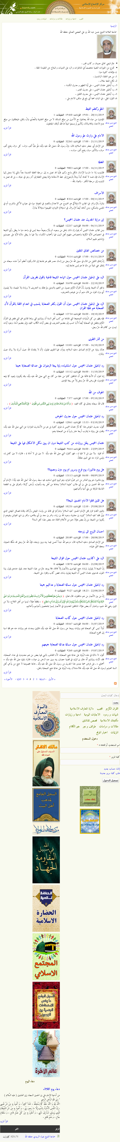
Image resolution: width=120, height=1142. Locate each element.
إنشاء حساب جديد (112, 769)
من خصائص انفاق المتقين (90, 251)
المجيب (81, 19)
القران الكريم (112, 708)
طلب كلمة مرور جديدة (110, 773)
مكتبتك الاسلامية (109, 720)
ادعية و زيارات (71, 19)
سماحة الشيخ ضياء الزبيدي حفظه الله (40, 1136)
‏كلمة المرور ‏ (114, 757)
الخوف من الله (96, 392)
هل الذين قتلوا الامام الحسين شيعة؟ (85, 500)
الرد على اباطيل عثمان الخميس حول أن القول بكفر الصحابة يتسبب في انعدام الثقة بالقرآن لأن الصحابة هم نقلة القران (54, 306)
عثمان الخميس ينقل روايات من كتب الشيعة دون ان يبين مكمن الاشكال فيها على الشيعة (57, 443)
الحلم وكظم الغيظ (94, 109)
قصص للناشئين (89, 720)
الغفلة (101, 162)
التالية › (18, 679)
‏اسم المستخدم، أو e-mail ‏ (108, 745)
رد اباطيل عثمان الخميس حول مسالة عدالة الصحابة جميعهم (73, 644)
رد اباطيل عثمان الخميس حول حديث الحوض (79, 416)
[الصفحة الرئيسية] (60, 13)
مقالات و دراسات (56, 19)
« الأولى (51, 679)
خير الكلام (74, 726)
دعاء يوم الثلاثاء (51, 1089)
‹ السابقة (42, 679)
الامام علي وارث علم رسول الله (87, 135)
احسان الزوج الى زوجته (91, 531)
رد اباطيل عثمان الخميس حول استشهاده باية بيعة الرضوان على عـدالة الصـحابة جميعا (60, 366)
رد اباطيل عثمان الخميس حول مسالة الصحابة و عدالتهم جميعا (72, 585)
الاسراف (99, 193)
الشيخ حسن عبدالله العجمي (111, 124)
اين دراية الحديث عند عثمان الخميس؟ (84, 220)
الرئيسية (113, 26)
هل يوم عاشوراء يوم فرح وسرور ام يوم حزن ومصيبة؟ (76, 470)
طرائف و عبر (89, 726)
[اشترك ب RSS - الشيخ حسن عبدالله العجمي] (115, 684)
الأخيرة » (8, 679)
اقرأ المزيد (7, 128)
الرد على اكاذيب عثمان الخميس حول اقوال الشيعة (77, 558)
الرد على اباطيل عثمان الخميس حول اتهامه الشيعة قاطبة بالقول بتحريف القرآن (63, 277)
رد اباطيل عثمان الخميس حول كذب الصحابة (80, 618)
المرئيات (114, 732)
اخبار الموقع (102, 732)
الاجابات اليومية (92, 714)
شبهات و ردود (42, 19)
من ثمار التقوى (96, 339)
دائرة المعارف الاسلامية (82, 708)
